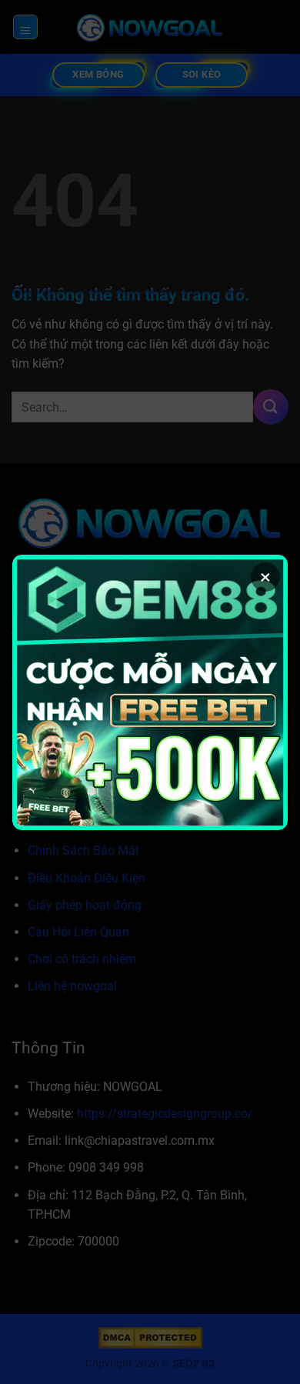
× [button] (265, 577)
